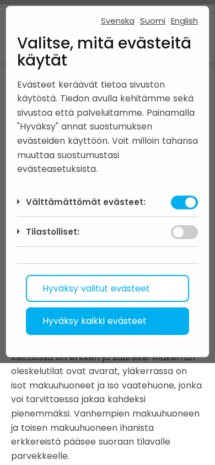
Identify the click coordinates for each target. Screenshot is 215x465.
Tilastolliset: (52, 231)
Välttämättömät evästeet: (86, 202)
